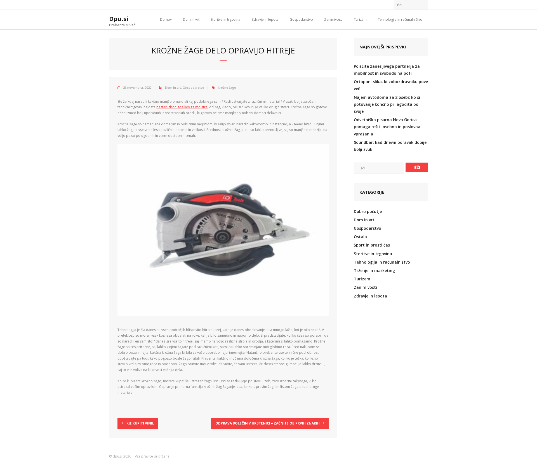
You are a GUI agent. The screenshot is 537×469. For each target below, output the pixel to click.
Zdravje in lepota (265, 19)
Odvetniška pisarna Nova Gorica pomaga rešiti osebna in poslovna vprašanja (387, 126)
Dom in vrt (191, 19)
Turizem (360, 19)
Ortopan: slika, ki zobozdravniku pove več (391, 85)
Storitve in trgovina (225, 19)
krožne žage (227, 87)
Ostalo (360, 236)
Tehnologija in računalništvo (400, 19)
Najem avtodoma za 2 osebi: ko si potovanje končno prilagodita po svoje (387, 104)
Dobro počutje (368, 211)
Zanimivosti (333, 19)
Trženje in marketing (374, 270)
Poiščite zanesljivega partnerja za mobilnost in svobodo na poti (387, 70)
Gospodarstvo (301, 19)
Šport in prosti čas (372, 245)
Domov (166, 19)
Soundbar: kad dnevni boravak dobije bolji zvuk (390, 146)
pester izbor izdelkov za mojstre (182, 107)
